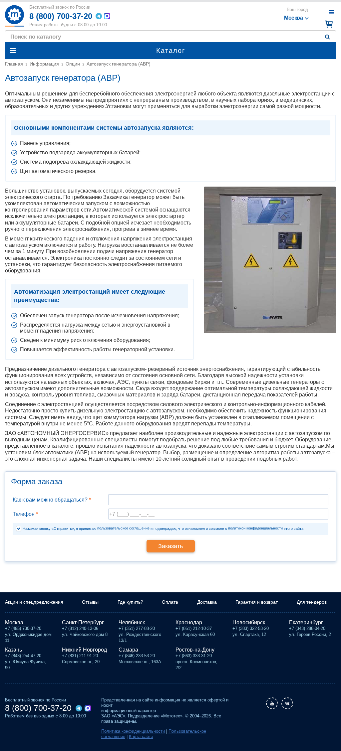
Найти (329, 37)
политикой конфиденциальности (255, 528)
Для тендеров (312, 602)
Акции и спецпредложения (34, 602)
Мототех (14, 16)
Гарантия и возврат (256, 602)
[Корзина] (328, 24)
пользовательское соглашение (123, 528)
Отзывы (90, 602)
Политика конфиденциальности (133, 731)
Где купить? (130, 602)
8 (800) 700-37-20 (60, 16)
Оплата (170, 602)
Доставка (207, 602)
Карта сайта (141, 736)
